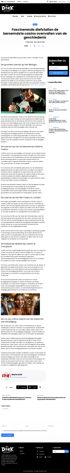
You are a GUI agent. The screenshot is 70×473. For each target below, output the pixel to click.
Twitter (40, 457)
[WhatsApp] (43, 46)
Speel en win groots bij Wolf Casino (58, 110)
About (21, 451)
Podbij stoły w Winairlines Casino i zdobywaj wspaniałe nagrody (58, 130)
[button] (68, 1)
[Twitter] (34, 46)
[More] (40, 387)
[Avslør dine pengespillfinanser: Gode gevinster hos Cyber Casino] (50, 116)
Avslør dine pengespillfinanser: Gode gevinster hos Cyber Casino (58, 120)
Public (35, 24)
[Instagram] (37, 454)
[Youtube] (45, 457)
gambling (56, 108)
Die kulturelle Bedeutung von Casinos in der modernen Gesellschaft (16, 398)
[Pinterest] (39, 46)
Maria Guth (30, 42)
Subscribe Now (58, 73)
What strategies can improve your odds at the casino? (58, 101)
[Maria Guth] (6, 376)
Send (66, 451)
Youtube (49, 457)
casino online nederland (37, 85)
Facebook (41, 451)
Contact (22, 453)
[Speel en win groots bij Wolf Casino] (50, 107)
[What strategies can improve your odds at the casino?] (50, 98)
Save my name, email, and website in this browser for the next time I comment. (25, 430)
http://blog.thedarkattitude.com (19, 377)
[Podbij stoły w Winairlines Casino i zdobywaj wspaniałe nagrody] (50, 126)
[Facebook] (30, 46)
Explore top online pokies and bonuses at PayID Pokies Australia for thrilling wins (58, 92)
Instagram (41, 454)
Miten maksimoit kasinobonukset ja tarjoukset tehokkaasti (51, 398)
